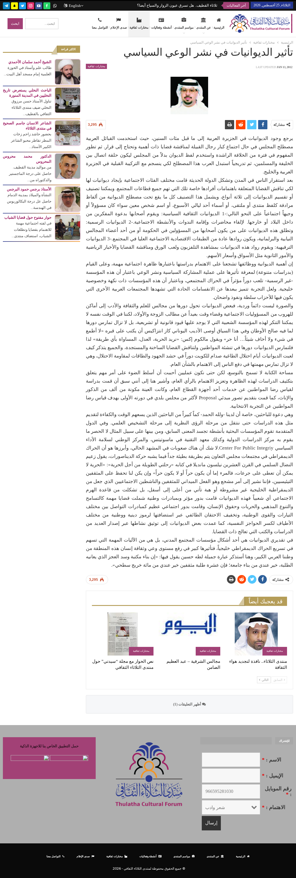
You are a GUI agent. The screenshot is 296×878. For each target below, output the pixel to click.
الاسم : (271, 760)
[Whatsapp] (54, 5)
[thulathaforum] (46, 5)
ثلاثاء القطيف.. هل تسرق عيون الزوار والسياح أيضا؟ (177, 5)
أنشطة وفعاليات (161, 27)
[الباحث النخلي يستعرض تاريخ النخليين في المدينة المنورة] (67, 100)
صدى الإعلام (118, 27)
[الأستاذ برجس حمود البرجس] (67, 198)
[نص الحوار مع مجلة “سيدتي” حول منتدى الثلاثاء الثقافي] (122, 634)
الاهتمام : (273, 807)
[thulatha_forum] (30, 5)
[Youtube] (38, 5)
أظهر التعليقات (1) (187, 704)
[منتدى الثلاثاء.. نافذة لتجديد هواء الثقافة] (256, 634)
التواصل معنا (100, 27)
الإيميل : (272, 775)
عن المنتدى (203, 27)
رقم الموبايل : (278, 791)
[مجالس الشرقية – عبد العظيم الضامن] (189, 634)
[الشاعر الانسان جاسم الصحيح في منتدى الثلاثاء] (67, 132)
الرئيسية (219, 27)
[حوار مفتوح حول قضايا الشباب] (67, 227)
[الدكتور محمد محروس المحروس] (67, 166)
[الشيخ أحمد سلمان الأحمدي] (67, 71)
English (75, 5)
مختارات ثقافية (139, 27)
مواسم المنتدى (184, 27)
